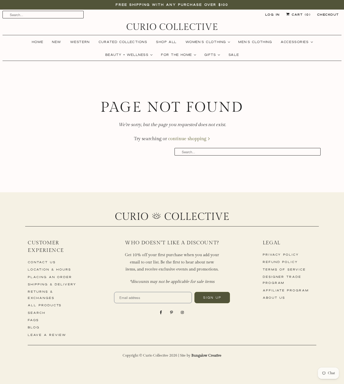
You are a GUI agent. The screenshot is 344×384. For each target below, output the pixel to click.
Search (36, 313)
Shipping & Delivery (52, 284)
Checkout (328, 14)
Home (37, 42)
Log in (272, 14)
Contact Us (42, 262)
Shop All (166, 42)
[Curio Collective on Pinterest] (172, 312)
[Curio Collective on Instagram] (183, 312)
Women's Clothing (207, 42)
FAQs (33, 320)
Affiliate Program (286, 290)
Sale (233, 54)
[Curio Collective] (172, 26)
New (56, 42)
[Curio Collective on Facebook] (161, 312)
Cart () (300, 14)
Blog (34, 327)
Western (80, 42)
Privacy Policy (281, 254)
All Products (44, 305)
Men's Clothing (255, 42)
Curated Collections (122, 42)
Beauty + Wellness (128, 54)
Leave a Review (47, 335)
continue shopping (188, 138)
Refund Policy (280, 262)
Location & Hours (49, 269)
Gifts (211, 54)
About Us (274, 297)
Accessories (296, 42)
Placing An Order (50, 277)
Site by (200, 356)
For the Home (178, 54)
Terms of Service (284, 269)
